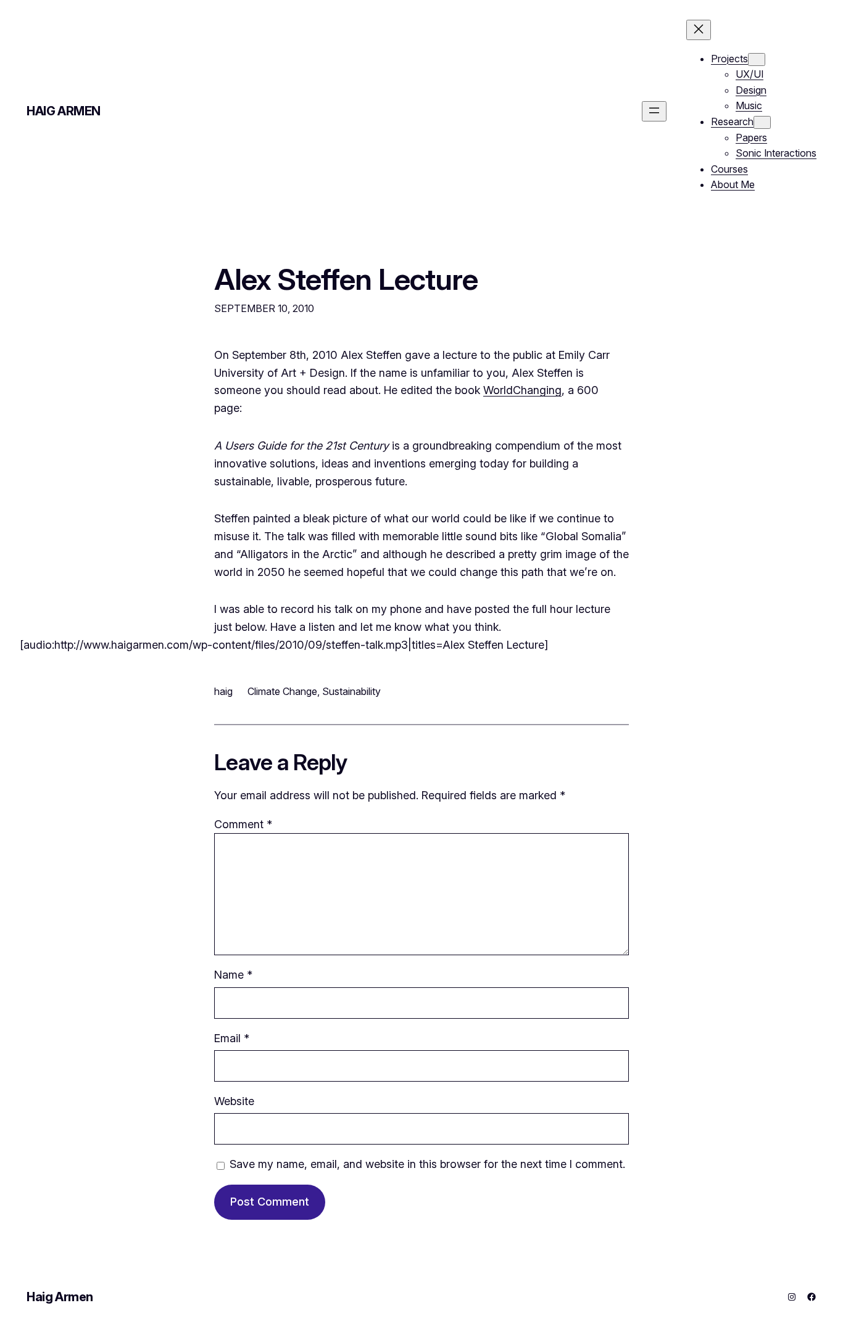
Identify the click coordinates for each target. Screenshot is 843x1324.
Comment (243, 824)
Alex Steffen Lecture (346, 279)
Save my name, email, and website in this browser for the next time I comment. (427, 1163)
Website (234, 1101)
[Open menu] (654, 111)
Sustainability (351, 691)
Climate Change (282, 691)
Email (231, 1038)
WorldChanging (522, 390)
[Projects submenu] (756, 59)
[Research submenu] (762, 122)
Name (233, 974)
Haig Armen (64, 111)
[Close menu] (698, 30)
